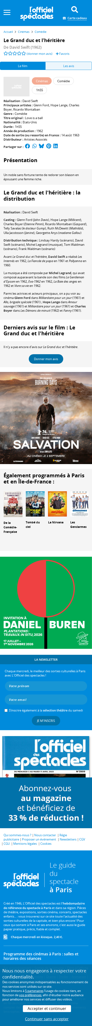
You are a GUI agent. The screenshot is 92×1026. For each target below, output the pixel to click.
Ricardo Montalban (26, 109)
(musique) (44, 244)
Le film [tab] (22, 66)
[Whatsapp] (35, 147)
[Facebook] (27, 147)
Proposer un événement (39, 839)
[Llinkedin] (56, 147)
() (33, 220)
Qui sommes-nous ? (17, 835)
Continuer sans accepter (47, 1019)
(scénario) (37, 249)
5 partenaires (34, 991)
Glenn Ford (41, 105)
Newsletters (68, 839)
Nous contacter (45, 835)
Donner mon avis (46, 359)
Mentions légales (25, 843)
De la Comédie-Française (10, 527)
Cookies (45, 843)
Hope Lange (58, 105)
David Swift (30, 101)
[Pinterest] (49, 147)
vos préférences (30, 995)
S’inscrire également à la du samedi (46, 710)
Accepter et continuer (47, 1008)
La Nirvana (55, 522)
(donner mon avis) (39, 54)
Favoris (64, 54)
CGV (82, 839)
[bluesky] (41, 147)
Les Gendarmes (78, 524)
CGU (7, 843)
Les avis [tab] (68, 66)
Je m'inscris (46, 721)
